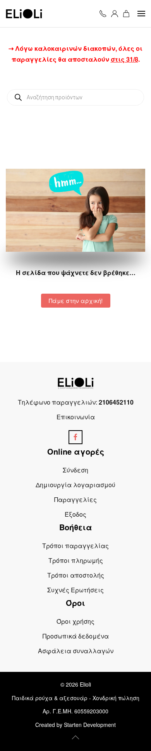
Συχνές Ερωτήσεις (75, 589)
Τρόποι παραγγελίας (75, 545)
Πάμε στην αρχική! (76, 300)
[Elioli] (76, 382)
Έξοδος (75, 514)
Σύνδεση (75, 469)
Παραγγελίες (75, 499)
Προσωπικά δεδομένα (76, 636)
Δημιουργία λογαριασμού (75, 484)
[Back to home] (24, 13)
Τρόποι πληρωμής (75, 560)
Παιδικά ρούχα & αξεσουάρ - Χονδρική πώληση (75, 698)
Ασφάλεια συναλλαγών (75, 650)
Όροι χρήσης (75, 621)
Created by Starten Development (75, 725)
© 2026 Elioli (75, 684)
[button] (141, 13)
